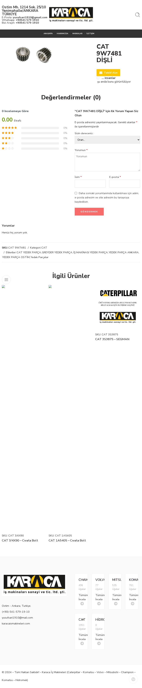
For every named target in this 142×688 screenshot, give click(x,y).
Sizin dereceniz (84, 133)
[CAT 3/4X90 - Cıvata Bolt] (24, 408)
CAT (44, 247)
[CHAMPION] (83, 579)
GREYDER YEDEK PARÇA (57, 252)
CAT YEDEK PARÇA (29, 252)
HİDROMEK (97, 619)
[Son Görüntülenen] (133, 679)
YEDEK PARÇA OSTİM (16, 257)
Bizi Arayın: (20, 23)
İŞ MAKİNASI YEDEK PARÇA (90, 252)
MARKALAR (77, 33)
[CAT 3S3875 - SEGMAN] (117, 307)
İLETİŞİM (90, 33)
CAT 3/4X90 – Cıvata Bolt (20, 540)
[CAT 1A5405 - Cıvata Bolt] (71, 408)
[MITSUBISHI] (117, 579)
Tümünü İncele (80, 597)
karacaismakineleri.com (16, 623)
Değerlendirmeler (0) (71, 97)
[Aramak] (137, 14)
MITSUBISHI (114, 580)
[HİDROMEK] (100, 619)
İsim (78, 177)
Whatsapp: (20, 20)
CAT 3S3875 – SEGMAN (112, 339)
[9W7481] (33, 53)
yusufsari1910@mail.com (17, 617)
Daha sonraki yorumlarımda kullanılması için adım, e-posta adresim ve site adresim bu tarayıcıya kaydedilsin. (107, 197)
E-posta (115, 177)
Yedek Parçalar (39, 257)
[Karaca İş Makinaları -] (71, 15)
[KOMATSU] (133, 579)
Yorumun (81, 150)
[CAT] (83, 619)
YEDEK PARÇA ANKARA (124, 252)
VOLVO (97, 580)
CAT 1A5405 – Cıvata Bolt (67, 540)
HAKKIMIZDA (62, 33)
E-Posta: (24, 17)
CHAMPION (80, 580)
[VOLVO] (100, 579)
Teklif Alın (111, 72)
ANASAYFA (48, 33)
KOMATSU (131, 580)
